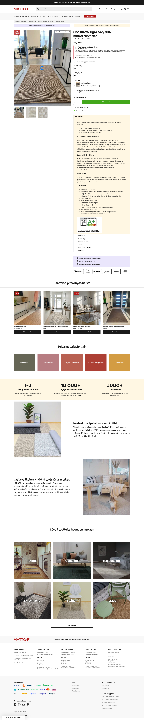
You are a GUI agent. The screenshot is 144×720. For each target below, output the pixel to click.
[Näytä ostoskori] (128, 9)
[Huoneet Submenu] (29, 16)
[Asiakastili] (125, 9)
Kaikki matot (17, 16)
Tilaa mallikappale (107, 708)
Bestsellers (78, 16)
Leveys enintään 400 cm (34, 21)
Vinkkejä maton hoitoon (108, 702)
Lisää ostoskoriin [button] (27, 332)
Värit (43, 16)
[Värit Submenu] (46, 16)
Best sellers (75, 688)
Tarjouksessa (76, 691)
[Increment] (79, 102)
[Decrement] (75, 102)
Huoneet (25, 16)
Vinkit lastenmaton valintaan (110, 699)
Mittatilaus (23, 21)
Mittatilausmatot (67, 16)
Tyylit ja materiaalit (53, 16)
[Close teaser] (26, 715)
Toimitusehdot (103, 9)
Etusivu (17, 21)
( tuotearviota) (86, 39)
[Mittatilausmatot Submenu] (73, 16)
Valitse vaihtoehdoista (57, 332)
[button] (70, 68)
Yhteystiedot (115, 9)
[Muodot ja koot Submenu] (40, 16)
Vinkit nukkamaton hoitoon (109, 705)
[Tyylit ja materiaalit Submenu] (60, 16)
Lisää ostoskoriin (106, 102)
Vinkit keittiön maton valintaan (110, 696)
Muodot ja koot (35, 16)
